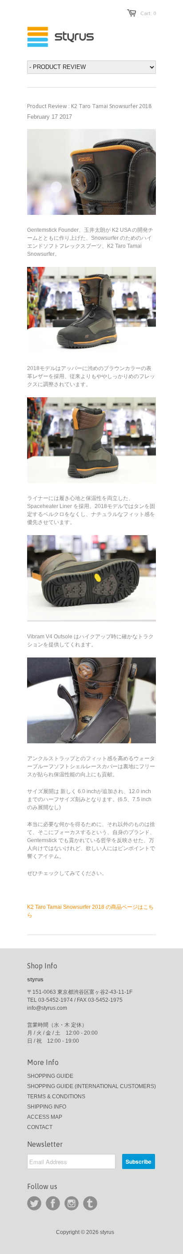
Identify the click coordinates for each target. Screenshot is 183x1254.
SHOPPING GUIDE (50, 1076)
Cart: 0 (148, 13)
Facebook (53, 1203)
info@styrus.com (47, 1008)
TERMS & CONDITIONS (56, 1096)
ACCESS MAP (44, 1117)
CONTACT (39, 1127)
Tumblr (90, 1203)
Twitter (34, 1203)
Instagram (71, 1203)
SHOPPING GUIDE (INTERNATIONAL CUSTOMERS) (91, 1086)
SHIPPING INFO (46, 1107)
